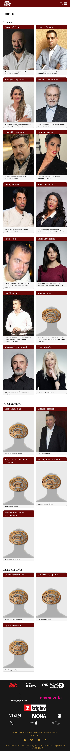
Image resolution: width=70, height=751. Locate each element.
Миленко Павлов (46, 408)
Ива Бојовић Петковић (49, 459)
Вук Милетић (11, 293)
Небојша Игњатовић (48, 79)
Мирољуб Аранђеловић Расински (16, 460)
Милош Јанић (44, 293)
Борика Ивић (44, 347)
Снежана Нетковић (14, 574)
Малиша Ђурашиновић (16, 347)
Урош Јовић (10, 238)
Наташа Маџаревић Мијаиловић (14, 513)
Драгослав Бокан (13, 408)
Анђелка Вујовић (46, 184)
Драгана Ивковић (13, 625)
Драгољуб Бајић (12, 27)
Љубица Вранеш (45, 131)
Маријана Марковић (15, 79)
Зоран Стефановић (14, 131)
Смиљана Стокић (46, 238)
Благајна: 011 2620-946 (42, 746)
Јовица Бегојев (12, 184)
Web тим (35, 735)
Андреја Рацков (45, 27)
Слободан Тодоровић (48, 574)
